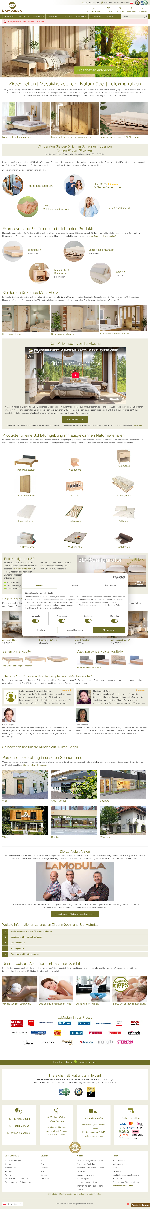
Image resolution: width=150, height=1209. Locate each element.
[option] (20, 628)
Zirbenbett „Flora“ (9, 640)
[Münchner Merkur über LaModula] (19, 1033)
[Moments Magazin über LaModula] (106, 1042)
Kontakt (8, 1164)
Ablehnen (41, 630)
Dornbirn (44, 1175)
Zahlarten (81, 1171)
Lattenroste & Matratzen (101, 249)
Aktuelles (8, 1171)
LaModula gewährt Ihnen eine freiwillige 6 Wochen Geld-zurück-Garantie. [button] (56, 1131)
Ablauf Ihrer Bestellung (86, 1164)
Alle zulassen (108, 630)
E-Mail (74, 151)
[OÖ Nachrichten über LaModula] (86, 1042)
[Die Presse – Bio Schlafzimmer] (84, 1023)
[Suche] (145, 16)
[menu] (59, 16)
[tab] (75, 931)
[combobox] (134, 16)
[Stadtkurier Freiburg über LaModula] (39, 1033)
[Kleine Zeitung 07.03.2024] (17, 1024)
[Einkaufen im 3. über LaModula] (67, 1042)
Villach (43, 1171)
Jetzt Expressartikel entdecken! (103, 236)
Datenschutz (118, 1171)
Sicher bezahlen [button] (131, 1118)
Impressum (117, 1179)
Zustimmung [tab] (40, 585)
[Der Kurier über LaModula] (115, 1033)
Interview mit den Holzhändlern (90, 1186)
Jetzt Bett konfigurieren (23, 569)
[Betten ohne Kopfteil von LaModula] (35, 661)
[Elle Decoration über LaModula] (28, 1042)
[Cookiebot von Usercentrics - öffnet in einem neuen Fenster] (115, 577)
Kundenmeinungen (13, 1160)
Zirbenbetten (34, 249)
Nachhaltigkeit (83, 1179)
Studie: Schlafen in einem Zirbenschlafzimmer (31, 931)
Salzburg (44, 1168)
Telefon (63, 151)
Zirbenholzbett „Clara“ (120, 640)
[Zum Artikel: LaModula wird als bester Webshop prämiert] (75, 1148)
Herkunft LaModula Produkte (89, 1182)
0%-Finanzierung (119, 207)
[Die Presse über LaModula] (65, 1023)
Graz (43, 1164)
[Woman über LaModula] (95, 1033)
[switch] (61, 621)
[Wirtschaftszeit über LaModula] (46, 1024)
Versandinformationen (86, 1175)
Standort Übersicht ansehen (35, 765)
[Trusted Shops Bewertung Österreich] (78, 1092)
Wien (43, 1160)
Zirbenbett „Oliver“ (82, 640)
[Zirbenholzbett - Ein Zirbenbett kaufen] (75, 77)
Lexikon (80, 1189)
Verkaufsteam (10, 1168)
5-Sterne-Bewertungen (108, 187)
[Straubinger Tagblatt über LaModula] (119, 1023)
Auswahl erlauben (75, 630)
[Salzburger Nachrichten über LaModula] (103, 1024)
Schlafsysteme (17, 948)
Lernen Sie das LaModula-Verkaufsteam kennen (75, 914)
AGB (115, 1168)
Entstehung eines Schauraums (18, 1182)
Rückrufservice (21, 1126)
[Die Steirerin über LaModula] (125, 1042)
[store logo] (12, 7)
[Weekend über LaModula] (135, 1023)
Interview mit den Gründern (16, 1179)
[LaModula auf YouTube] (127, 1203)
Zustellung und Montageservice (25, 954)
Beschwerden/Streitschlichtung (126, 1182)
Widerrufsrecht (119, 1160)
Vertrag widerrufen (120, 1164)
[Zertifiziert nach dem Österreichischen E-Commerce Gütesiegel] (64, 1092)
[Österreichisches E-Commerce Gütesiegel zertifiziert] (144, 2)
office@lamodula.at (21, 1133)
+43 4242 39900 (21, 1119)
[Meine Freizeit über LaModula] (134, 1033)
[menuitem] (9, 16)
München (45, 1179)
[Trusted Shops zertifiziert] (137, 2)
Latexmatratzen (18, 943)
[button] (90, 2)
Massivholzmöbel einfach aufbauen (26, 937)
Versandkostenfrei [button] (93, 1118)
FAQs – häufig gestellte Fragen (90, 1160)
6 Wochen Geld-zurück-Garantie (56, 207)
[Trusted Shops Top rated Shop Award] (91, 1092)
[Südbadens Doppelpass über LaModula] (57, 1033)
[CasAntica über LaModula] (48, 1042)
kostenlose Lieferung (40, 185)
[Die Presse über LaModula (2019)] (76, 1033)
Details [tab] (75, 585)
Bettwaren (121, 271)
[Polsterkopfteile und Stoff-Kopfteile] (110, 663)
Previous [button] (5, 624)
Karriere (8, 1175)
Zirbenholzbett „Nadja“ (48, 640)
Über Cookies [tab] (110, 585)
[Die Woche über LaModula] (30, 1023)
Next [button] (145, 624)
